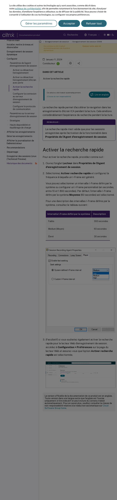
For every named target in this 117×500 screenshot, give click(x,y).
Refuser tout (94, 23)
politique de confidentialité (28, 8)
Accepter (69, 23)
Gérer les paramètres (38, 23)
